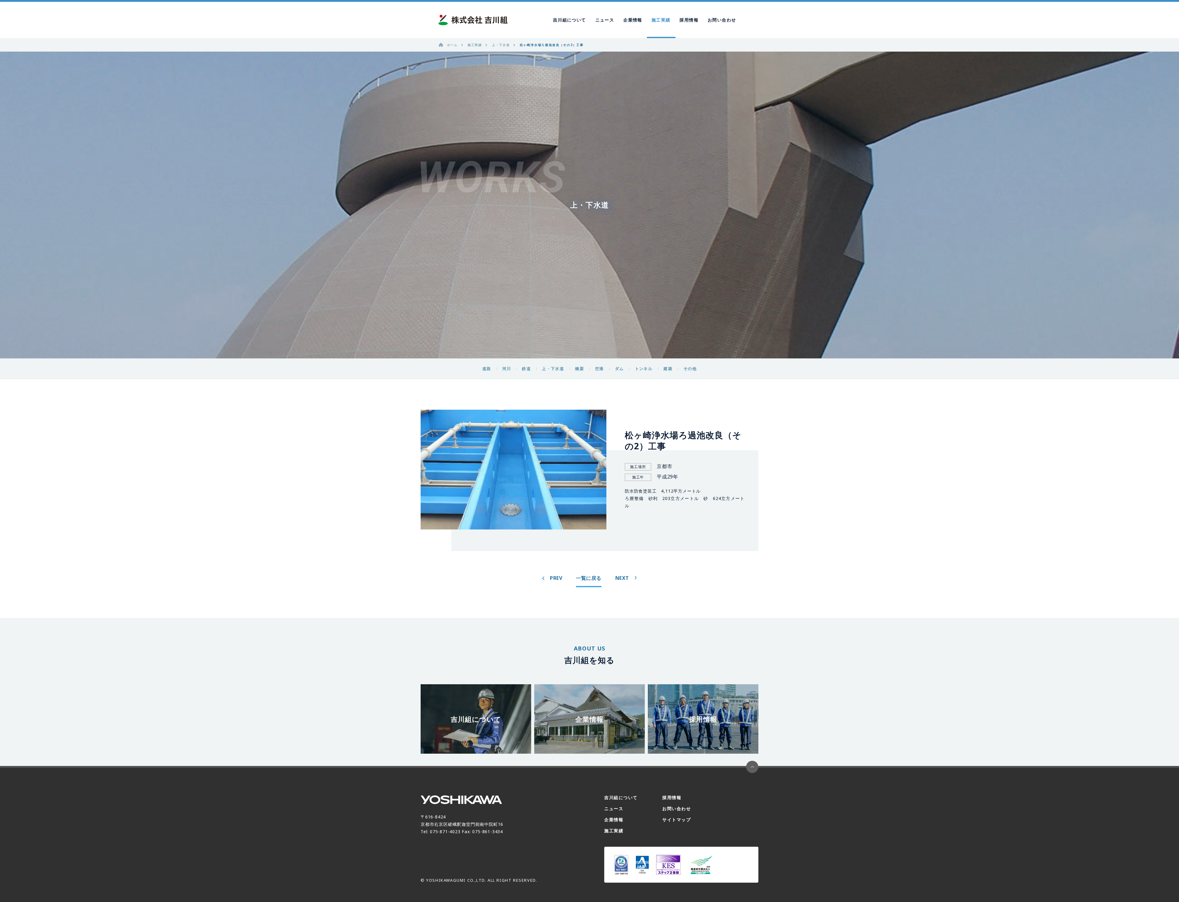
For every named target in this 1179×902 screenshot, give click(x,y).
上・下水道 (553, 368)
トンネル (644, 368)
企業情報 (632, 20)
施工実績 (661, 20)
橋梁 (579, 368)
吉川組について (569, 20)
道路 (486, 368)
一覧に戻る (588, 578)
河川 (506, 368)
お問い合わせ (722, 20)
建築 (667, 368)
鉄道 (526, 368)
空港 (599, 368)
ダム (619, 368)
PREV (556, 578)
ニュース (604, 20)
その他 (690, 368)
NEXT (622, 578)
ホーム (452, 44)
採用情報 (688, 20)
